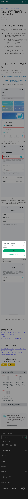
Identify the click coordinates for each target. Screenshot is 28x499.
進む (14, 251)
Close (24, 242)
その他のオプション (14, 254)
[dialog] (14, 249)
